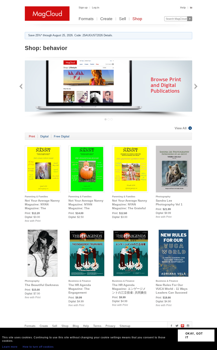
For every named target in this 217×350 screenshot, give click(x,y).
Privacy (110, 326)
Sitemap (125, 326)
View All (180, 128)
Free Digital (61, 136)
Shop (137, 19)
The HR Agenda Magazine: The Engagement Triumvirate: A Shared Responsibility (83, 292)
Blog (76, 326)
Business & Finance (79, 281)
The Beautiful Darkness (42, 285)
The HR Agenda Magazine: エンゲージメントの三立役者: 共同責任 (129, 288)
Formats (86, 19)
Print (32, 136)
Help (183, 7)
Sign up (83, 7)
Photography (163, 196)
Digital (44, 136)
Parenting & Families (36, 196)
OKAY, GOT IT (194, 335)
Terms (97, 326)
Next (195, 87)
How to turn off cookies (38, 346)
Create (106, 19)
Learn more (10, 346)
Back (21, 87)
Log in (95, 7)
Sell (122, 19)
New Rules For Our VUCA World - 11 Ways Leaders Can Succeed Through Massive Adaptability (172, 292)
